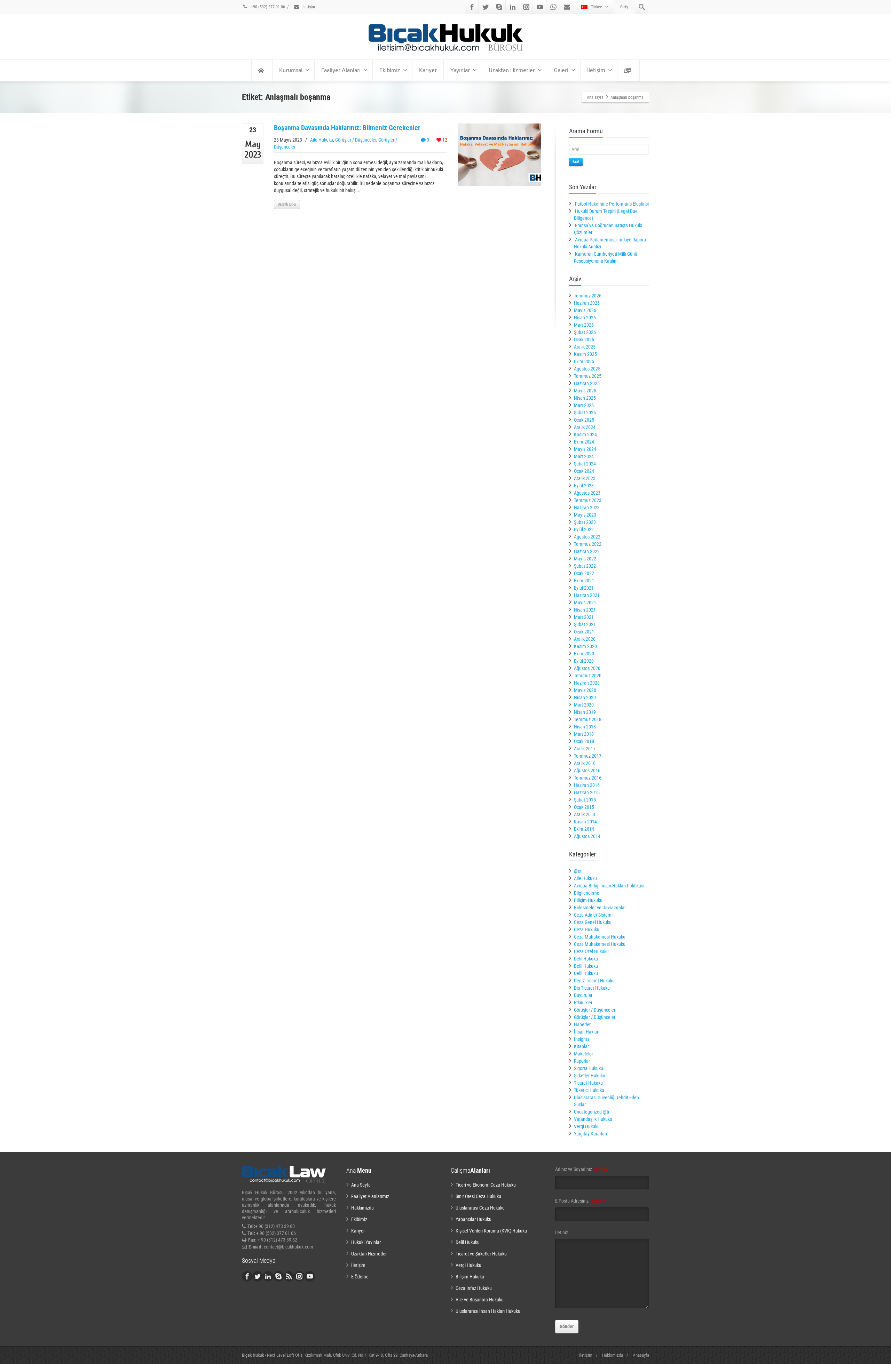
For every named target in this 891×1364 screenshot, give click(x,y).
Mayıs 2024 (585, 449)
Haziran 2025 (587, 383)
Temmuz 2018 (587, 719)
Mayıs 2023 (585, 515)
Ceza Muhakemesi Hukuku (599, 937)
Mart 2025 (584, 405)
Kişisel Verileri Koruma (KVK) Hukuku (491, 1231)
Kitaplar (581, 1046)
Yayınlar (460, 69)
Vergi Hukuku (587, 1126)
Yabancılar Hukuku (473, 1219)
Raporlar (582, 1061)
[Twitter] (485, 7)
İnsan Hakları (586, 1032)
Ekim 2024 (584, 442)
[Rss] (289, 1276)
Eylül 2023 (584, 485)
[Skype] (499, 7)
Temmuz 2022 (587, 544)
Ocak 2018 (584, 741)
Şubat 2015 (585, 800)
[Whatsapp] (553, 7)
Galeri (561, 69)
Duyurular (583, 995)
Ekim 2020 (584, 653)
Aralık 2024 (585, 427)
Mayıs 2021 (585, 602)
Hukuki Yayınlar (366, 1242)
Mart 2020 (584, 705)
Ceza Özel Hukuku (591, 951)
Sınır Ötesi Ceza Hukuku (478, 1196)
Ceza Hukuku (586, 929)
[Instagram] (526, 7)
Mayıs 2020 (585, 690)
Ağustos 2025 (587, 369)
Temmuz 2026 (587, 295)
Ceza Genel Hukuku (593, 922)
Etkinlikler (583, 1002)
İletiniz (561, 1232)
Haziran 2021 (587, 595)
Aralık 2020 (585, 639)
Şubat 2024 (585, 463)
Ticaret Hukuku (588, 1083)
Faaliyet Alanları (341, 69)
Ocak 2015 (584, 807)
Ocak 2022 (584, 573)
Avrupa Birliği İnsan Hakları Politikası (609, 885)
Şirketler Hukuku (589, 1075)
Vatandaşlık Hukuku (593, 1119)
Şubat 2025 (585, 412)
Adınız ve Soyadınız (581, 1169)
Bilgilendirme (586, 893)
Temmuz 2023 (587, 500)
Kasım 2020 (585, 646)
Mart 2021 (584, 617)
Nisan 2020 (585, 697)
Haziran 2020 (587, 683)
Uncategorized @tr (591, 1112)
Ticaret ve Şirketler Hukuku (481, 1254)
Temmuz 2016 (587, 778)
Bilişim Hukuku (588, 900)
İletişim (308, 7)
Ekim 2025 (584, 361)
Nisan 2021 (585, 610)
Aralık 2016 (585, 763)
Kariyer (428, 69)
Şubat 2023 (585, 522)
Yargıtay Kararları (590, 1133)
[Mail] (567, 7)
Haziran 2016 (587, 785)
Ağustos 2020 (587, 668)
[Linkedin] (513, 7)
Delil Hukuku (586, 959)
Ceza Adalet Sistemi (593, 915)
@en (578, 871)
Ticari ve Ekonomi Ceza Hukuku (486, 1185)
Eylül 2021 (584, 588)
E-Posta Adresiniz (580, 1201)
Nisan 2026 (585, 317)
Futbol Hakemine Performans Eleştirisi (612, 204)
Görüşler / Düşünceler (355, 140)
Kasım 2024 (585, 434)
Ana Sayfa (361, 1185)
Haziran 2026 (587, 303)
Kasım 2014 (585, 821)
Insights (581, 1039)
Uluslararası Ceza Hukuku (480, 1208)
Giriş (624, 7)
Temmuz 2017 (587, 756)
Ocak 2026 (584, 339)
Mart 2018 (584, 734)
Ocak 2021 (584, 632)
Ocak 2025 (584, 420)
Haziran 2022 (587, 551)
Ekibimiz (389, 69)
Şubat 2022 (585, 566)
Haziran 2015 (587, 792)
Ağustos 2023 (587, 493)
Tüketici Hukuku (589, 1090)
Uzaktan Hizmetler (512, 69)
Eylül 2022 (584, 529)
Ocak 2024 (584, 471)
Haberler (582, 1024)
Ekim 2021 (584, 580)
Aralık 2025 (585, 347)
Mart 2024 (584, 456)
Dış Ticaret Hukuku (592, 988)
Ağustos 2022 (587, 537)
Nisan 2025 (585, 398)
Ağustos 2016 (587, 770)
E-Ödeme (360, 1276)
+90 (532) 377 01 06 (267, 7)
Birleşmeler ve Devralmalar (600, 907)
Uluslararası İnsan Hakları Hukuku (488, 1311)
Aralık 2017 (585, 748)
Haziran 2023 (587, 507)
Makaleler (583, 1053)
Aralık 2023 (585, 478)
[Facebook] (472, 7)
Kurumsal (290, 69)
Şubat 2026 (585, 332)
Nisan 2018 (585, 726)
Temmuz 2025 (587, 376)
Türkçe (596, 7)
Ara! (576, 162)
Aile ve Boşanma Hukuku (480, 1299)
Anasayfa (641, 1355)
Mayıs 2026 (585, 310)
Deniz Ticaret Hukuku (594, 980)
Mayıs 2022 (585, 558)
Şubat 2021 (585, 624)
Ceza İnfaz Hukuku (474, 1288)
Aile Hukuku (321, 140)
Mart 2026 (584, 325)
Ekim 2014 (584, 829)
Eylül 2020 (584, 661)
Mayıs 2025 (585, 390)
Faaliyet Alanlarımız (370, 1196)
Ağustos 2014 (587, 836)
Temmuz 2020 (587, 675)
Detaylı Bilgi (287, 204)
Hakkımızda (362, 1208)
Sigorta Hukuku (588, 1068)
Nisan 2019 (585, 712)
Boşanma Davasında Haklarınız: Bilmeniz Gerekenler (347, 127)
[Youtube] (540, 7)
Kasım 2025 (585, 354)
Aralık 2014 (585, 814)
